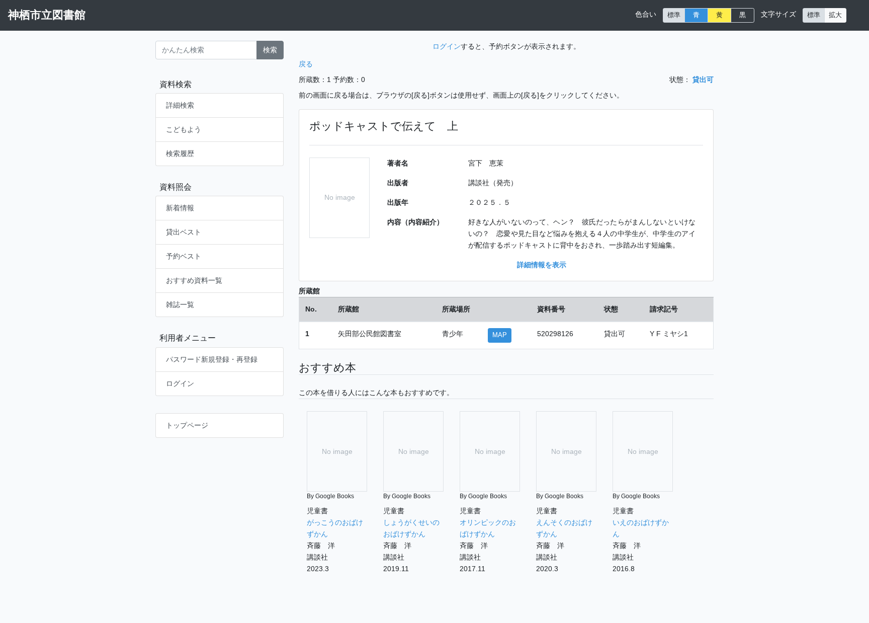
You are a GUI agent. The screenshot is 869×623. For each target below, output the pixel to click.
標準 (673, 15)
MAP (499, 335)
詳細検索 (180, 105)
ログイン (180, 383)
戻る (306, 64)
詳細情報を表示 (541, 265)
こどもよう (183, 129)
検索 (270, 50)
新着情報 (180, 208)
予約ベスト (183, 256)
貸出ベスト (183, 232)
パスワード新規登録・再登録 (211, 359)
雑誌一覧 (180, 304)
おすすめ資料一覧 (194, 280)
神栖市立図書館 (46, 15)
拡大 (835, 15)
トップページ (187, 425)
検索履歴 (180, 153)
